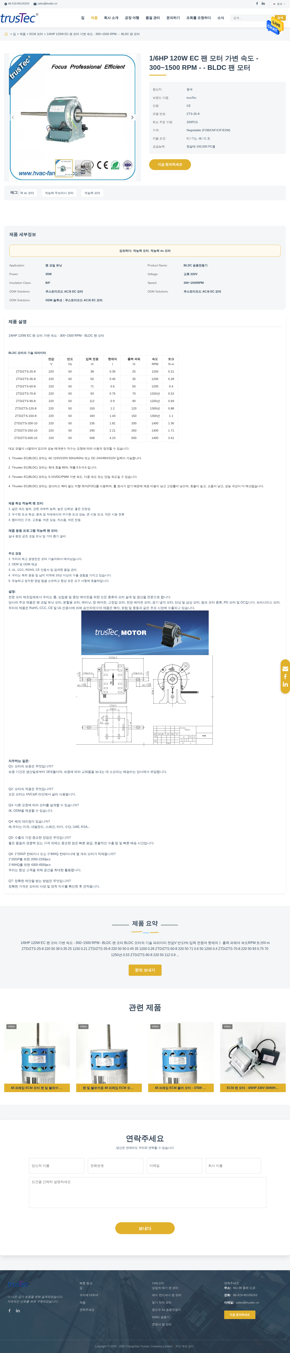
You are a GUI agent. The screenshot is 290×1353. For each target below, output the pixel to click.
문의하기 (173, 18)
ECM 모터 (36, 34)
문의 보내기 (145, 970)
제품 (94, 18)
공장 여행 (132, 18)
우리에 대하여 (89, 1295)
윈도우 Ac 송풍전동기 (166, 1309)
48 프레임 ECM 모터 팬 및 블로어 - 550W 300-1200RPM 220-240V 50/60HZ (37, 1088)
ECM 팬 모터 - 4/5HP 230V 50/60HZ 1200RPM (253, 1088)
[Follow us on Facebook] (285, 676)
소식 (220, 18)
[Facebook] (257, 4)
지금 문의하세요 (170, 164)
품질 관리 (153, 18)
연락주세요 (87, 1309)
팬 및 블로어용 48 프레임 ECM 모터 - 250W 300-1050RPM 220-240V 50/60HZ (109, 1088)
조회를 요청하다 (198, 18)
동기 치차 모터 (162, 1302)
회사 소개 (111, 18)
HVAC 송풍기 (161, 1317)
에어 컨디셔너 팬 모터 (166, 1295)
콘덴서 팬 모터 (162, 1324)
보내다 (145, 1228)
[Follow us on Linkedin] (285, 684)
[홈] (6, 34)
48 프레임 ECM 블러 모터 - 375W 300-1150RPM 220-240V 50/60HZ (181, 1088)
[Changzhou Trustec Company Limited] (19, 18)
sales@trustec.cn (47, 3)
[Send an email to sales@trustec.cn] (285, 668)
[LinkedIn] (263, 4)
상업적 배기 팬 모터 (165, 1288)
